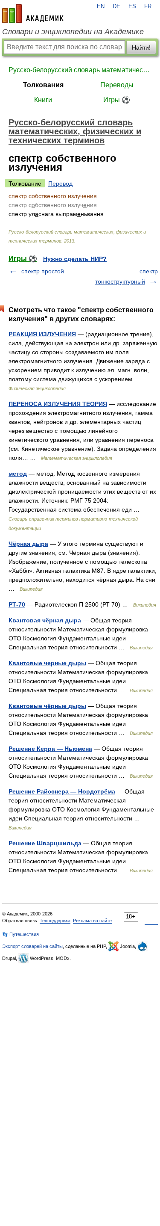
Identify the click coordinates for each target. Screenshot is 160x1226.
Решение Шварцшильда (45, 843)
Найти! (141, 47)
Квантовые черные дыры (47, 663)
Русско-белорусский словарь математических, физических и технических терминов (80, 70)
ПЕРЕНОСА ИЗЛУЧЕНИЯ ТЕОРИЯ (58, 403)
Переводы (117, 85)
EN (101, 6)
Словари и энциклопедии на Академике (73, 31)
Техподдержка (55, 920)
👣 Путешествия (20, 934)
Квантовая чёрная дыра (45, 620)
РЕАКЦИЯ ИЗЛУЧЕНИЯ (42, 334)
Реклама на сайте (92, 920)
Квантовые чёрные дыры (47, 705)
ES (132, 6)
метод (18, 473)
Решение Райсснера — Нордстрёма (62, 791)
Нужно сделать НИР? (75, 258)
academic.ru (33, 13)
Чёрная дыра (28, 543)
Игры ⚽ (116, 100)
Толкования (43, 85)
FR (147, 6)
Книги (43, 100)
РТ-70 (17, 604)
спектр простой (42, 271)
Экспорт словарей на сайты (32, 946)
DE (116, 6)
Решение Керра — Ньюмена (50, 748)
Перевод (60, 183)
